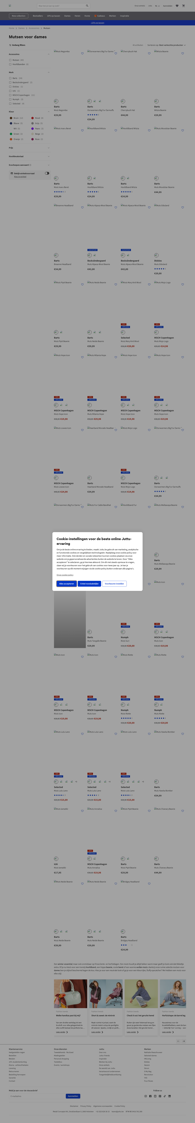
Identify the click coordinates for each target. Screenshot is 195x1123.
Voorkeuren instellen (114, 583)
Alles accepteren (66, 583)
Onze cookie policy (65, 575)
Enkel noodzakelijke (89, 583)
